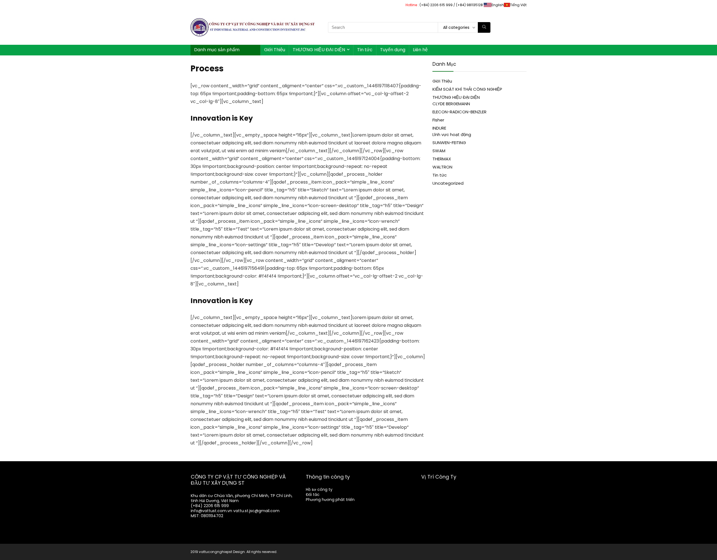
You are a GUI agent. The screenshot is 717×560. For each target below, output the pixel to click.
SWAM (438, 151)
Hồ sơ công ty (319, 489)
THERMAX (441, 159)
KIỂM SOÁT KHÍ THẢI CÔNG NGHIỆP (467, 89)
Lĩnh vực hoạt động (451, 134)
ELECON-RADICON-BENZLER (459, 112)
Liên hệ (420, 49)
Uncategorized (448, 183)
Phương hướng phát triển (330, 499)
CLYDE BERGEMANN (451, 104)
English (498, 5)
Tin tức (365, 49)
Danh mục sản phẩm (216, 49)
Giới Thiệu (274, 49)
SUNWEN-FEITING (449, 143)
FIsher (438, 120)
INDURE (439, 128)
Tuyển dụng (392, 49)
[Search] (484, 27)
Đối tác (313, 494)
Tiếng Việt (518, 5)
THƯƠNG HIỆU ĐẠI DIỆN (319, 49)
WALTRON (442, 167)
